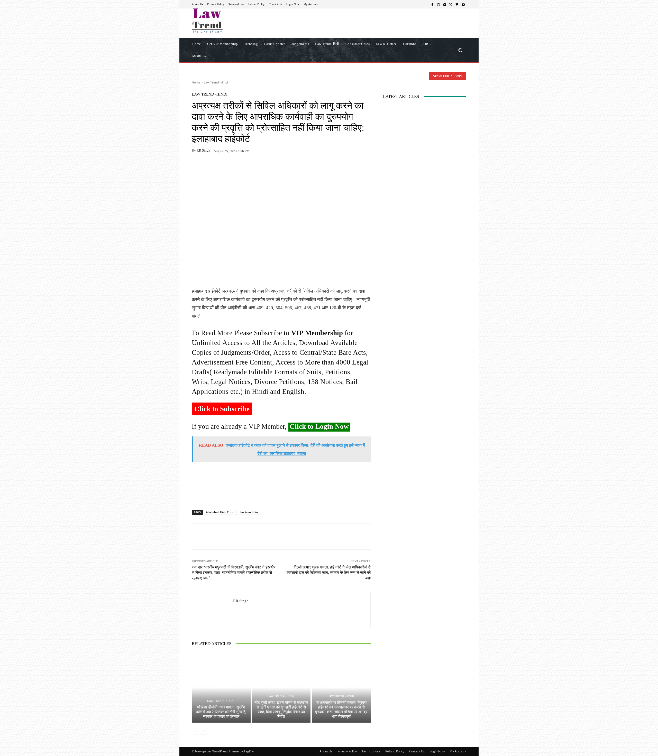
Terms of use (371, 751)
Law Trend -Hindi (216, 82)
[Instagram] (438, 4)
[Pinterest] (244, 167)
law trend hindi (250, 512)
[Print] (232, 167)
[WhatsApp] (209, 167)
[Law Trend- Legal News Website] (229, 20)
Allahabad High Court (220, 512)
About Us (326, 751)
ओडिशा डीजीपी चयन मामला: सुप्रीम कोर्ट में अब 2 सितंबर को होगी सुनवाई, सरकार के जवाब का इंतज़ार (221, 711)
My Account (458, 751)
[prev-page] (195, 731)
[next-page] (203, 731)
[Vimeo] (457, 4)
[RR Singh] (212, 609)
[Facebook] (432, 4)
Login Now (437, 751)
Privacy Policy (347, 751)
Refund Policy (394, 751)
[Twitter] (451, 4)
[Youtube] (463, 4)
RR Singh (203, 150)
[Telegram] (445, 4)
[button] (460, 50)
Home (196, 82)
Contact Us (417, 751)
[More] (256, 167)
